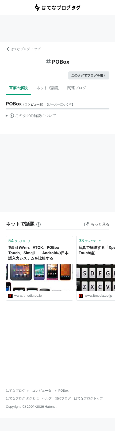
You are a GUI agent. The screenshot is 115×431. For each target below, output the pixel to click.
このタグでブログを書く (88, 75)
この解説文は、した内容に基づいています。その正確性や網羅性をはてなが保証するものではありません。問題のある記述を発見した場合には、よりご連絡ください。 (31, 116)
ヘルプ (47, 398)
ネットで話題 (47, 87)
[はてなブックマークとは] (38, 224)
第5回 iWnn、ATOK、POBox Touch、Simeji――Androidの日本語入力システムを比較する (38, 252)
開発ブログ (63, 398)
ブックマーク (19, 240)
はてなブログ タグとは (22, 398)
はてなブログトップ (88, 398)
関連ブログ (76, 87)
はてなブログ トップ (25, 49)
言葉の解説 (18, 87)
